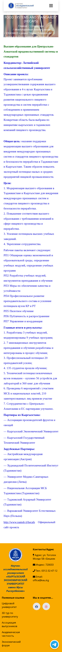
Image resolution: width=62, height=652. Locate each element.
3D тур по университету (10, 614)
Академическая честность (11, 634)
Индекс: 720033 (44, 564)
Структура (37, 26)
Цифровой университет (9, 605)
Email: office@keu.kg (41, 578)
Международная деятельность (32, 29)
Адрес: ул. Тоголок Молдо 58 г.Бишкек (44, 556)
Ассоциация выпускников (9, 624)
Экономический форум (11, 643)
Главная (22, 26)
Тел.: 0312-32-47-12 (46, 570)
